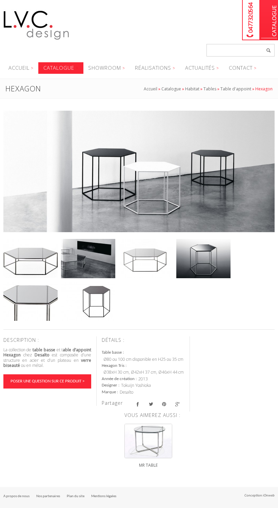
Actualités (200, 67)
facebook (137, 403)
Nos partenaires (48, 496)
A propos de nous (16, 496)
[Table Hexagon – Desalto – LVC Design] (139, 172)
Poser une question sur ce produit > (47, 381)
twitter (150, 403)
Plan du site (75, 496)
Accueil (18, 67)
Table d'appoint (235, 89)
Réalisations (153, 67)
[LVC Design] (36, 40)
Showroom (104, 67)
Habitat (192, 89)
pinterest (163, 403)
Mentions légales (103, 496)
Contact (241, 67)
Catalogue (269, 20)
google (177, 403)
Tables (209, 89)
